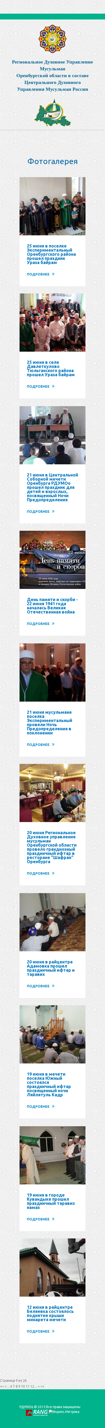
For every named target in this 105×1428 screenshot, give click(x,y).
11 (28, 1386)
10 (23, 1386)
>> (42, 1386)
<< (2, 1386)
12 (32, 1386)
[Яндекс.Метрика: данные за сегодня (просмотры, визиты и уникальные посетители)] (64, 1412)
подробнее (38, 274)
